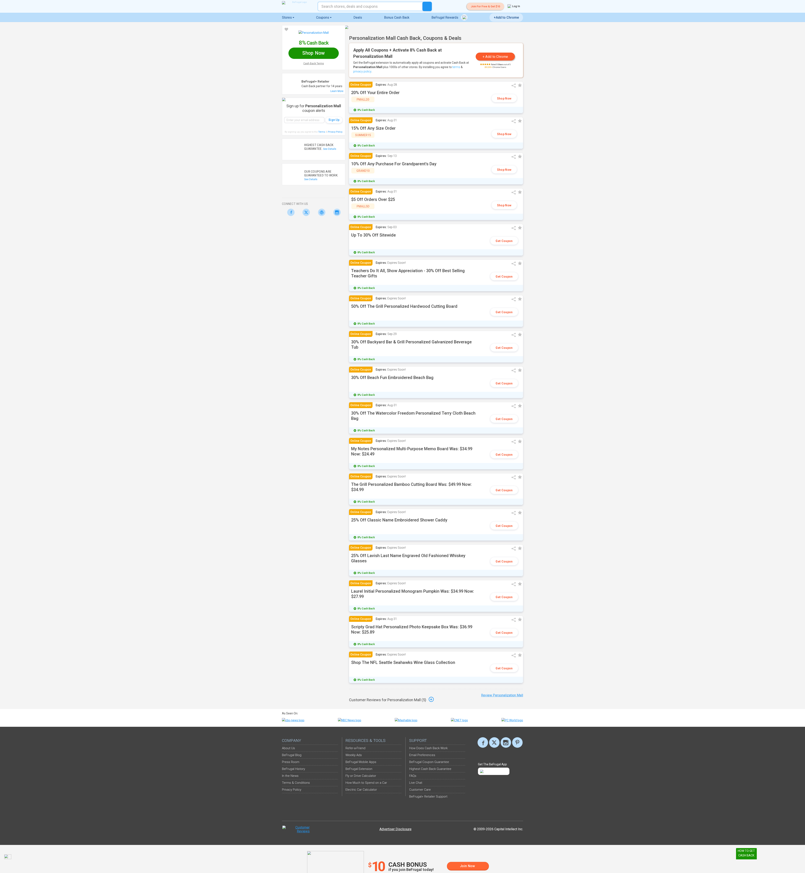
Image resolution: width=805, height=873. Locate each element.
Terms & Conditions (296, 783)
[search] (427, 6)
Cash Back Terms (313, 63)
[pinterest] (517, 742)
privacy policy (362, 71)
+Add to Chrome (506, 17)
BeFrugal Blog (291, 755)
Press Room (290, 762)
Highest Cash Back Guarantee (430, 769)
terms (456, 67)
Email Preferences (422, 755)
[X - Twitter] (305, 212)
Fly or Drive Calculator (360, 776)
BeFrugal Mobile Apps (360, 762)
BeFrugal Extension (358, 769)
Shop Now (504, 98)
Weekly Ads (353, 755)
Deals (357, 17)
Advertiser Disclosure (395, 829)
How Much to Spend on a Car (366, 783)
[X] (494, 742)
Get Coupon (504, 241)
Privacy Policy (335, 132)
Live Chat (415, 783)
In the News (290, 776)
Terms (321, 132)
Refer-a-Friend (355, 748)
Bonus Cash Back (396, 17)
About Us (288, 748)
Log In (516, 6)
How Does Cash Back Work (428, 748)
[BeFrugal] (297, 2)
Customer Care (420, 790)
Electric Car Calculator (361, 790)
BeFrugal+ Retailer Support (428, 796)
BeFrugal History (293, 769)
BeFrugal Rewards (445, 17)
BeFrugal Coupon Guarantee (429, 762)
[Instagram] (336, 212)
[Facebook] (289, 212)
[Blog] (320, 212)
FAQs (412, 776)
